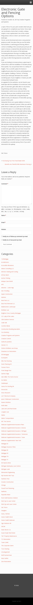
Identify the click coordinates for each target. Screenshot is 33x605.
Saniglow (3, 510)
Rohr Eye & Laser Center (8, 501)
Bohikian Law (5, 310)
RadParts (4, 491)
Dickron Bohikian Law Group (9, 348)
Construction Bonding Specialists (10, 329)
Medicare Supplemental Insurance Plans (12, 424)
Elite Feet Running (6, 361)
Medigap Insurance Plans (8, 447)
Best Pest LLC (5, 300)
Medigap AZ (4, 443)
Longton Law (5, 412)
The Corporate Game (7, 545)
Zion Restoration (6, 561)
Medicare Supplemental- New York (11, 440)
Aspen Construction (6, 294)
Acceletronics (5, 262)
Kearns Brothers (6, 402)
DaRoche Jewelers (6, 342)
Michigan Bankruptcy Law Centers (11, 466)
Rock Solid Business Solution (9, 498)
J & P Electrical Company (8, 396)
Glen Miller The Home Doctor (9, 377)
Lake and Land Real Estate (8, 408)
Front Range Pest (6, 370)
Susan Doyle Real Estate (8, 533)
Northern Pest (5, 479)
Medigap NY (4, 453)
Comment (4, 184)
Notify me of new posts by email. (12, 240)
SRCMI (3, 526)
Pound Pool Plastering (7, 488)
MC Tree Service (6, 421)
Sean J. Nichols (5, 514)
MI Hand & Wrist (6, 463)
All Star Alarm (5, 275)
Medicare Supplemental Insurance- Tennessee (14, 434)
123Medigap (4, 259)
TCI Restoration (5, 539)
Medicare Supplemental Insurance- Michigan (13, 431)
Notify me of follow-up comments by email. (15, 236)
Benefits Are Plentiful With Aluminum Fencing (17, 164)
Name (3, 215)
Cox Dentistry (5, 332)
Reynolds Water (5, 494)
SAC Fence (4, 153)
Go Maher (4, 380)
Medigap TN (4, 456)
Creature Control (6, 338)
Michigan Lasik (5, 469)
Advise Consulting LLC (7, 268)
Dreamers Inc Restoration (8, 351)
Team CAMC (5, 542)
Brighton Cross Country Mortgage (11, 313)
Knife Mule (4, 405)
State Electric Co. (6, 530)
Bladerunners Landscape (8, 307)
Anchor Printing (5, 278)
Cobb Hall (4, 322)
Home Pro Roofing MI (7, 386)
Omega (3, 485)
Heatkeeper (4, 383)
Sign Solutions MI (6, 523)
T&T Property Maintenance (9, 536)
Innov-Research (5, 393)
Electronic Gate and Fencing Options (13, 12)
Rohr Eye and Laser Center (9, 504)
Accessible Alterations (7, 265)
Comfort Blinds (5, 326)
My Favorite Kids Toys (7, 475)
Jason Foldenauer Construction (10, 399)
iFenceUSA (4, 389)
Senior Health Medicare (8, 520)
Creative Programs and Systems (10, 335)
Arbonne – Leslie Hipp (7, 287)
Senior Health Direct (7, 517)
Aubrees (3, 297)
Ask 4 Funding (5, 291)
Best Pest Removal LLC (8, 303)
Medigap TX (4, 459)
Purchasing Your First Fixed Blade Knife (14, 161)
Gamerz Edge (5, 373)
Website (3, 229)
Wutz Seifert (4, 558)
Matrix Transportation (7, 418)
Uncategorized (5, 552)
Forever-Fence (5, 367)
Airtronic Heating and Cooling (9, 272)
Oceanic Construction (7, 482)
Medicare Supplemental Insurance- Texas (13, 437)
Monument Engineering (8, 472)
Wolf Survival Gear (6, 555)
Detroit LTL (4, 345)
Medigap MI (4, 450)
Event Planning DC (6, 364)
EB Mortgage (5, 354)
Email (3, 222)
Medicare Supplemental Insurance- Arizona (13, 428)
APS (2, 284)
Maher (3, 415)
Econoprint (4, 358)
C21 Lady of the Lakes (7, 316)
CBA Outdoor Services (7, 319)
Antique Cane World (7, 281)
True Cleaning (5, 549)
